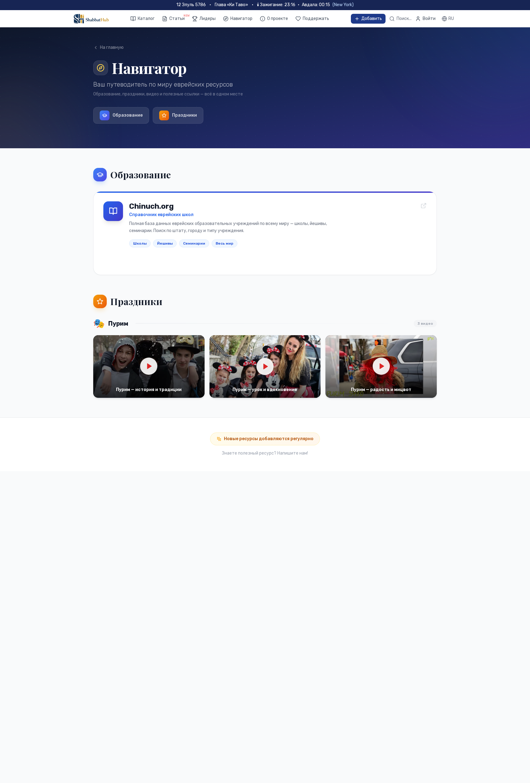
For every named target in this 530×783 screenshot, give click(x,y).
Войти (429, 18)
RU (451, 18)
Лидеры (207, 18)
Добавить (371, 18)
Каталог (146, 18)
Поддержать (316, 18)
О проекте (277, 18)
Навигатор (241, 18)
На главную (112, 47)
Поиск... (404, 18)
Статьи (177, 18)
